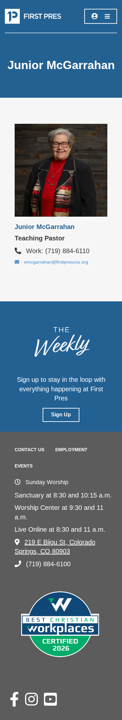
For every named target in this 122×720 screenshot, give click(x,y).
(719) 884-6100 (48, 564)
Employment (71, 449)
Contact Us (29, 449)
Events (24, 465)
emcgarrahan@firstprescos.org (56, 262)
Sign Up (61, 414)
